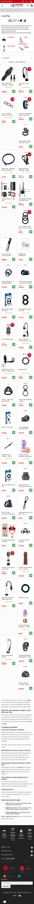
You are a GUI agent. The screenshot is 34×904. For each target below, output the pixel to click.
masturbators (19, 704)
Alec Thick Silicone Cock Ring (8, 485)
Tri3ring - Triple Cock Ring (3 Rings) (7, 400)
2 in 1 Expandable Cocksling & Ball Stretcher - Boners (24, 427)
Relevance (17, 58)
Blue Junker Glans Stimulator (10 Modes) (8, 84)
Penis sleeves (5, 781)
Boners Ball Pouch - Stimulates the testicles (25, 485)
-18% (12, 553)
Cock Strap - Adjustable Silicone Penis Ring (25, 114)
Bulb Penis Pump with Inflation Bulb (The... (8, 598)
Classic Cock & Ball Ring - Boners (25, 400)
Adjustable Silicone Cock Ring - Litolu (25, 513)
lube (15, 745)
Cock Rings (10, 37)
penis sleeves (5, 707)
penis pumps (27, 704)
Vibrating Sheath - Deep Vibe (8, 199)
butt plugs (17, 794)
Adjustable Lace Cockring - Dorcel (6, 455)
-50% (12, 99)
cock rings (13, 704)
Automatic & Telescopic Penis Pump (8, 568)
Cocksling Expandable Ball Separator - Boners (25, 656)
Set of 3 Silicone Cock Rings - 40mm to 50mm (25, 227)
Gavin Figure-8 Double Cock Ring (25, 309)
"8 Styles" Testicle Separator (24, 540)
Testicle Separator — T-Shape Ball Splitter (8, 282)
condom (25, 808)
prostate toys (8, 794)
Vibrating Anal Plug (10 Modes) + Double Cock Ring (8, 370)
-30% (12, 325)
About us (5, 847)
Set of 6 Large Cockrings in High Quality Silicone (8, 513)
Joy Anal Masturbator (7, 339)
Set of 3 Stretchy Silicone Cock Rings (7, 114)
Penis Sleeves (26, 46)
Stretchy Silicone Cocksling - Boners (24, 683)
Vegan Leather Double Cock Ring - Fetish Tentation (25, 141)
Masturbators (4, 753)
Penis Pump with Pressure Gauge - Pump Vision (25, 339)
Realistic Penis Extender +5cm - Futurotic (25, 568)
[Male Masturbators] (21, 39)
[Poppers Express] (17, 5)
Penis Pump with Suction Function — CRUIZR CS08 (7, 254)
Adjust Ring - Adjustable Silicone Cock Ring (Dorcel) (8, 169)
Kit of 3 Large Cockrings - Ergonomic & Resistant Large (25, 282)
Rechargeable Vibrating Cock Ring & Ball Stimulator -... (25, 199)
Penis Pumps (11, 46)
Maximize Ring (23, 369)
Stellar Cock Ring (23, 598)
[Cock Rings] (4, 39)
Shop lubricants (17, 804)
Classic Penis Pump (7, 427)
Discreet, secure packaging (13, 834)
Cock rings (4, 732)
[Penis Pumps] (4, 48)
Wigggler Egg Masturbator (22, 254)
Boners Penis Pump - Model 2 (7, 656)
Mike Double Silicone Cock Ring (7, 309)
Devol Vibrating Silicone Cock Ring (8, 540)
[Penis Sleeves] (21, 48)
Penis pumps (4, 767)
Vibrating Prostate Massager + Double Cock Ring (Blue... (24, 169)
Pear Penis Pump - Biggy (24, 84)
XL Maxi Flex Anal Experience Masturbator (25, 455)
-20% (29, 355)
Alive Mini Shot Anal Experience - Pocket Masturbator (24, 625)
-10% (29, 69)
